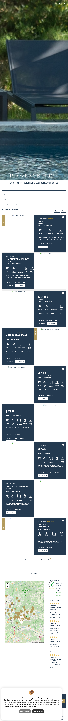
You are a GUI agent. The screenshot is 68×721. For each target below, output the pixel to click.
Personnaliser (24, 711)
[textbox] (34, 194)
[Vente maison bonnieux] (18, 309)
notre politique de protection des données (23, 706)
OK (62, 700)
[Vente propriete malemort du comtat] (50, 271)
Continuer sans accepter (31, 716)
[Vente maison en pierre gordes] (18, 536)
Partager (50, 243)
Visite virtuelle (21, 282)
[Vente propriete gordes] (50, 422)
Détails (42, 243)
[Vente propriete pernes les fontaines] (50, 498)
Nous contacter (43, 247)
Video (18, 434)
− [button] (7, 586)
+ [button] (7, 584)
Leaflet (28, 642)
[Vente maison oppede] (18, 460)
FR (7, 3)
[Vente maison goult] (18, 233)
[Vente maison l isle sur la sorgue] (50, 346)
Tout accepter (38, 711)
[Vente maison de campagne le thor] (18, 384)
